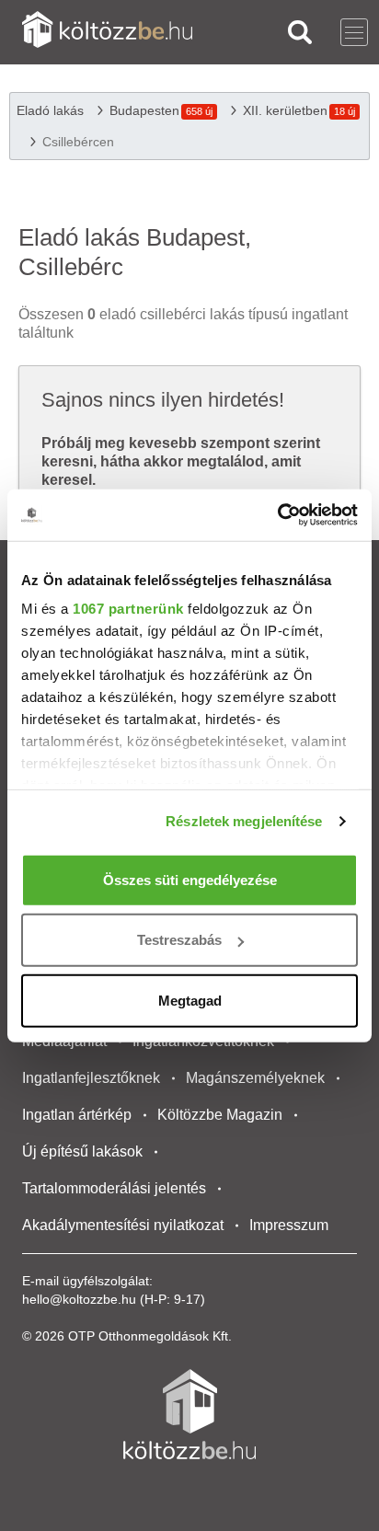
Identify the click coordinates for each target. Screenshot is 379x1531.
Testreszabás (179, 940)
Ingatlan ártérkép (77, 1114)
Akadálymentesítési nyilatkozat (123, 1225)
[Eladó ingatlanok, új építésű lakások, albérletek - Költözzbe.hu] (189, 1414)
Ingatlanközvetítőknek (203, 1041)
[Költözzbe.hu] (107, 31)
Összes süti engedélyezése (190, 879)
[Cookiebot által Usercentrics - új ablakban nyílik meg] (277, 515)
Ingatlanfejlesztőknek (91, 1078)
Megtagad (190, 999)
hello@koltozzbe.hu (79, 1299)
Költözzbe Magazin (219, 1114)
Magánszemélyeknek (255, 1078)
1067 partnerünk (128, 608)
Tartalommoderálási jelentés (114, 1188)
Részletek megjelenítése (244, 821)
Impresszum (288, 1225)
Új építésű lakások (82, 1151)
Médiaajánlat (64, 1041)
